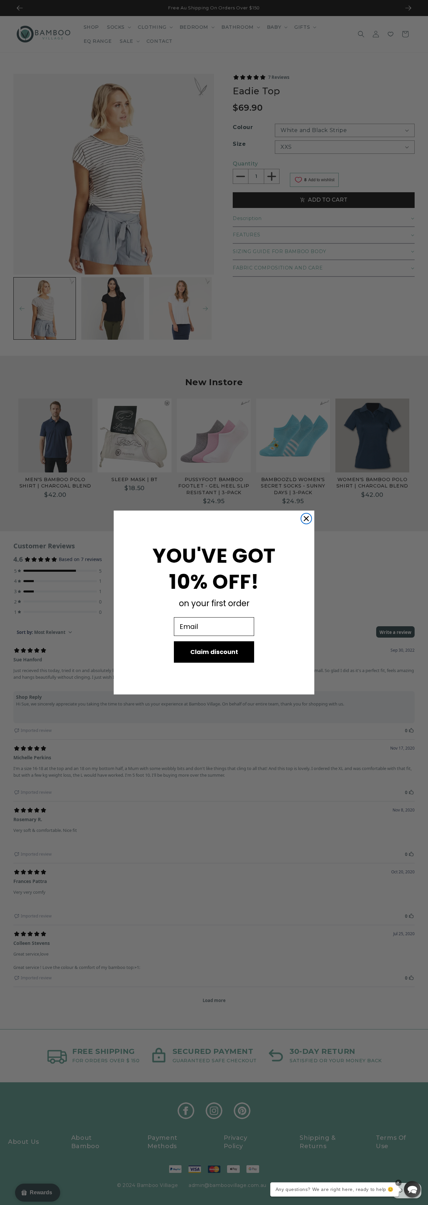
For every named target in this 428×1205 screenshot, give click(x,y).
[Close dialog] (306, 518)
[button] (412, 1189)
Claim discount (214, 652)
